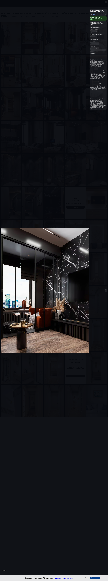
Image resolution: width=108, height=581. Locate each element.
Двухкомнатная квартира (95, 27)
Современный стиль (94, 39)
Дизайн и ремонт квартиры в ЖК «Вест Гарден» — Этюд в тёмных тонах (97, 11)
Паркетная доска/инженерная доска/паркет (98, 49)
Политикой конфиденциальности (63, 578)
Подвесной (93, 53)
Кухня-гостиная (93, 30)
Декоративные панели (94, 44)
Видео (94, 14)
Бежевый (93, 36)
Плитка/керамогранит (94, 42)
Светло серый (99, 34)
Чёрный (93, 34)
